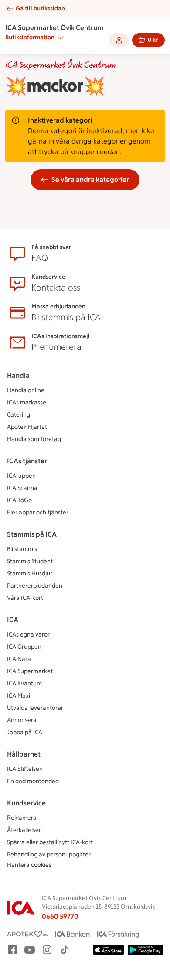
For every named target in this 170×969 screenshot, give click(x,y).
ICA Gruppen (24, 647)
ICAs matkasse (26, 402)
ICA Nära (19, 659)
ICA (12, 620)
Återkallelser (24, 830)
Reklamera (22, 818)
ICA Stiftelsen (25, 769)
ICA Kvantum (24, 683)
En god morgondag (33, 781)
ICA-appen (21, 475)
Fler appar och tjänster (37, 512)
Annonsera (22, 720)
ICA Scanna (22, 488)
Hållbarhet (24, 754)
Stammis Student (30, 561)
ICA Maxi (18, 695)
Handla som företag (34, 439)
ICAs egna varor (28, 634)
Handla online (25, 390)
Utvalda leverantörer (35, 708)
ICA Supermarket (30, 671)
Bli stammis (22, 549)
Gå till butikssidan (40, 8)
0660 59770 (60, 916)
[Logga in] (119, 40)
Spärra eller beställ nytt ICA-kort (50, 842)
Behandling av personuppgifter (49, 854)
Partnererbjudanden (34, 585)
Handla (18, 375)
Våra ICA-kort (25, 598)
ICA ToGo (19, 500)
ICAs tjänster (27, 461)
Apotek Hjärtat (27, 427)
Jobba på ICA (24, 732)
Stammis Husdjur (29, 573)
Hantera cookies (29, 865)
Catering (18, 414)
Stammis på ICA (32, 534)
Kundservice (26, 803)
